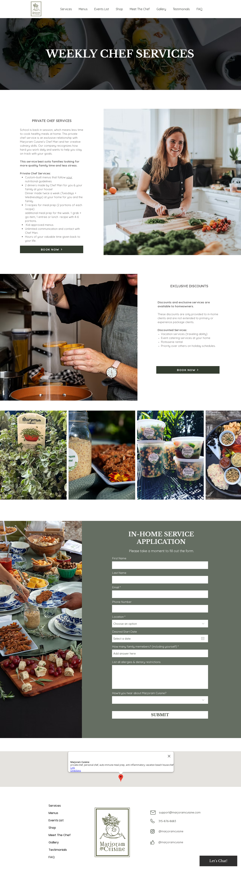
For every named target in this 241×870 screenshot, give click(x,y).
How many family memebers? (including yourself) (144, 646)
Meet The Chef (60, 835)
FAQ (52, 857)
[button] (66, 7)
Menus (53, 813)
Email (115, 587)
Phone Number (122, 601)
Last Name (119, 572)
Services (55, 805)
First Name (119, 558)
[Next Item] (234, 455)
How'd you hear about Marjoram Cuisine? (139, 693)
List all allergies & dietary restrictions (136, 662)
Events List (56, 820)
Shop (52, 828)
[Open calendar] (202, 638)
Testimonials (58, 850)
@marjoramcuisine (171, 831)
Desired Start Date (124, 631)
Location (118, 616)
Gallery (54, 842)
